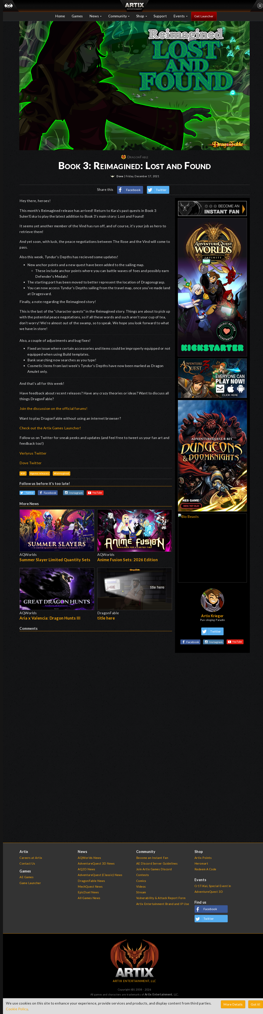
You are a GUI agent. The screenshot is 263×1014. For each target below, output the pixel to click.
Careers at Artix (30, 857)
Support (160, 16)
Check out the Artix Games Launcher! (50, 428)
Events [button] (179, 16)
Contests (142, 875)
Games (77, 16)
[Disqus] (95, 680)
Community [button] (118, 16)
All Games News (89, 898)
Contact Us (27, 863)
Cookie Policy (17, 1009)
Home (60, 16)
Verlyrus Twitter (33, 453)
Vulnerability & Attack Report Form (161, 898)
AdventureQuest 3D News (96, 863)
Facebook (133, 190)
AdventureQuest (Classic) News (100, 875)
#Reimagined (61, 473)
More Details (233, 1004)
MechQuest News (90, 886)
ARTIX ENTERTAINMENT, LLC (134, 981)
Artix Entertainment (158, 994)
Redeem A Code (205, 869)
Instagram (76, 492)
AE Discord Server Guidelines (157, 863)
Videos (141, 886)
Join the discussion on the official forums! (53, 408)
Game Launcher (30, 883)
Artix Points (203, 857)
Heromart (201, 863)
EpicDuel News (88, 892)
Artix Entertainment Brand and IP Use (162, 904)
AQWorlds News (89, 857)
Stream (141, 892)
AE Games (26, 877)
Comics (141, 881)
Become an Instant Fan (152, 857)
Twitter (161, 190)
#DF (23, 473)
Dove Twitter (30, 463)
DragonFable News (91, 881)
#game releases (39, 473)
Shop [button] (140, 16)
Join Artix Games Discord (154, 869)
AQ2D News (86, 869)
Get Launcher (204, 16)
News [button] (94, 16)
